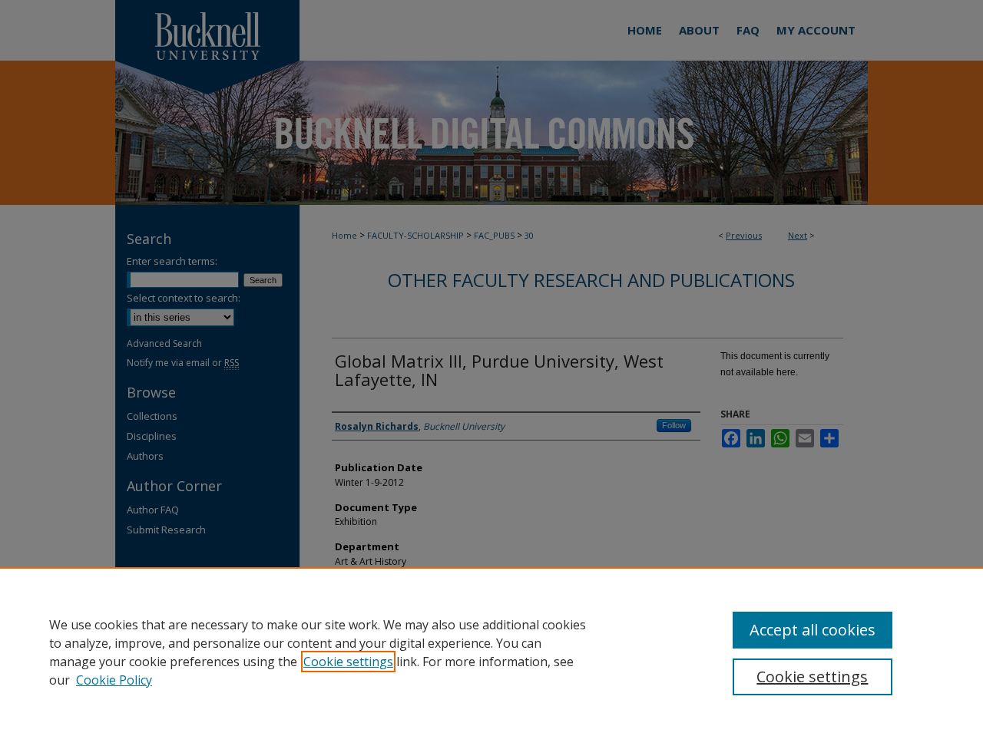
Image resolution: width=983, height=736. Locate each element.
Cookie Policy (114, 680)
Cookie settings (348, 661)
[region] (491, 651)
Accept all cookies (812, 629)
